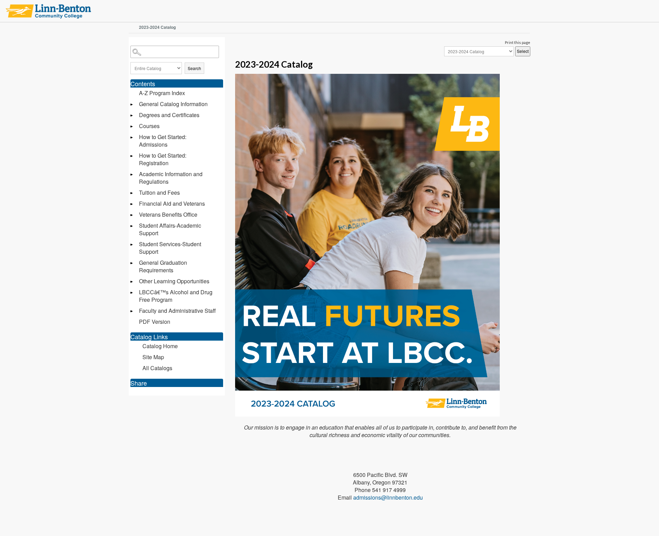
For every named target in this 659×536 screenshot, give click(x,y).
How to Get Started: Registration (162, 159)
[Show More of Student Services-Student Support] (132, 245)
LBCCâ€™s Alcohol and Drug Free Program (175, 296)
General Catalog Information (173, 104)
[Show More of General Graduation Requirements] (132, 263)
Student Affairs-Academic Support (170, 229)
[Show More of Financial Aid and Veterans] (132, 204)
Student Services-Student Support (170, 247)
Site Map (153, 357)
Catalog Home (160, 346)
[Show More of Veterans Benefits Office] (132, 215)
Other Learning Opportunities (174, 281)
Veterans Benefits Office (168, 214)
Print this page (517, 42)
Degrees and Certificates (169, 115)
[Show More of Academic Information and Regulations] (132, 174)
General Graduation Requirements (163, 266)
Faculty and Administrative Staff (177, 311)
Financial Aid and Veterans (172, 203)
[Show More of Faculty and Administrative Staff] (132, 311)
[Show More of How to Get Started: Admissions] (132, 137)
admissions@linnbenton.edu (388, 497)
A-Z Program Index (162, 93)
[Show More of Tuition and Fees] (132, 193)
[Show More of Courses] (132, 126)
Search (194, 68)
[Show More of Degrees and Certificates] (132, 115)
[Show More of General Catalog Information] (132, 104)
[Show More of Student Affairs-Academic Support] (132, 226)
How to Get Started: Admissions (162, 140)
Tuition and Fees (159, 192)
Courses (149, 126)
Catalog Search (131, 47)
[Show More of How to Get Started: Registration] (132, 156)
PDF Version (154, 322)
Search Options (176, 59)
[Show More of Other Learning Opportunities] (132, 282)
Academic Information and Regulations (171, 177)
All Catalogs (157, 368)
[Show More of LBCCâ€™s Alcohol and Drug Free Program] (132, 293)
